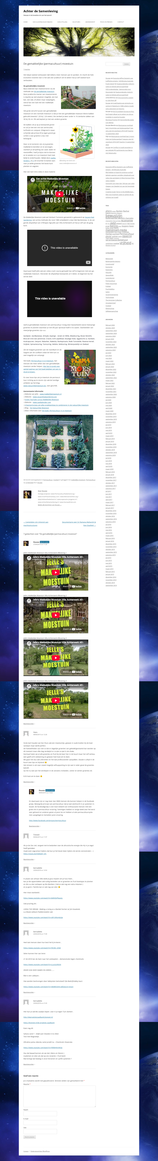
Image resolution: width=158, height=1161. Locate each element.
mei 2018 (109, 464)
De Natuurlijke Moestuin (39, 408)
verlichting (109, 243)
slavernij (127, 236)
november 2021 (111, 392)
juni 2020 (109, 403)
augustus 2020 (111, 397)
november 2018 (111, 447)
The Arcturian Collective (114, 300)
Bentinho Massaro (116, 213)
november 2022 (111, 372)
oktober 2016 (110, 516)
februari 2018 (110, 472)
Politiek (108, 286)
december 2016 (111, 511)
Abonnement (90, 22)
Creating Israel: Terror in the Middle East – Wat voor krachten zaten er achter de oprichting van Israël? (120, 194)
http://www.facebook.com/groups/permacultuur (47, 820)
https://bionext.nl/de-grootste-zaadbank (38, 1023)
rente (120, 236)
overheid (115, 234)
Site (24, 1127)
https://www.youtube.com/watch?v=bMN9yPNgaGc (43, 898)
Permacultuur (48, 480)
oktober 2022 (110, 375)
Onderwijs (125, 232)
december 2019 (111, 414)
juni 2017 (109, 494)
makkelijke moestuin (78, 480)
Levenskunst (110, 278)
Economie (109, 267)
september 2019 (111, 419)
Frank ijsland (110, 84)
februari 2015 (110, 572)
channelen (129, 218)
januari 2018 (110, 475)
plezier (109, 236)
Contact (121, 22)
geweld (119, 223)
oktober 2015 (110, 549)
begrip (108, 213)
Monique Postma (112, 120)
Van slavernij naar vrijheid (42, 22)
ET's (109, 223)
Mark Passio (118, 232)
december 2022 (111, 369)
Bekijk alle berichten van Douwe (50, 505)
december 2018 (111, 444)
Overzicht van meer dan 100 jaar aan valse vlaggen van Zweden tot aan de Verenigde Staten (120, 186)
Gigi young (130, 223)
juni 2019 (109, 428)
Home (25, 22)
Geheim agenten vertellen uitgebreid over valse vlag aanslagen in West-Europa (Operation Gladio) (120, 178)
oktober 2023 (110, 344)
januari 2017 (110, 508)
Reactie (27, 1084)
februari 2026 (110, 325)
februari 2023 (110, 364)
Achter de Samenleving (40, 11)
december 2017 (111, 477)
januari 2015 (110, 574)
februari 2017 (110, 505)
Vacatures (76, 22)
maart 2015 (109, 569)
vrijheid (125, 242)
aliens (109, 210)
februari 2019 (110, 439)
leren (119, 226)
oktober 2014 (110, 583)
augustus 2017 (111, 488)
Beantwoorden (28, 724)
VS (133, 243)
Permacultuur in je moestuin (42, 361)
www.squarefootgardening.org (45, 397)
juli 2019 (108, 425)
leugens (125, 226)
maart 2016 (109, 536)
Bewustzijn (109, 259)
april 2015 (109, 566)
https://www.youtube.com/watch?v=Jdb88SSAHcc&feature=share (48, 987)
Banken (119, 211)
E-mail (25, 1119)
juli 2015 (108, 558)
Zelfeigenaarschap (112, 311)
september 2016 (111, 519)
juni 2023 (109, 355)
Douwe (39, 483)
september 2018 (111, 452)
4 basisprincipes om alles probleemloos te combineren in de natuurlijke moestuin (57, 405)
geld (113, 223)
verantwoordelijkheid (117, 239)
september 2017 (111, 486)
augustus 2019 (111, 422)
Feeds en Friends (106, 22)
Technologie (110, 297)
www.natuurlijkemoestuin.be (34, 386)
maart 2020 (109, 411)
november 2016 (111, 513)
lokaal (111, 228)
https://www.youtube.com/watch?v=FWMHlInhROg (42, 1048)
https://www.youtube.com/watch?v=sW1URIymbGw (43, 917)
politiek (115, 236)
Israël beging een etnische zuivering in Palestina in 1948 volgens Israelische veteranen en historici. (120, 106)
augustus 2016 (111, 522)
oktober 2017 (110, 483)
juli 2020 (108, 400)
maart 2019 (109, 436)
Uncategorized (111, 303)
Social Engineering (112, 295)
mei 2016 (109, 530)
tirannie (116, 238)
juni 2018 (109, 461)
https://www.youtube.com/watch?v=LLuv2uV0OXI (42, 964)
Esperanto (109, 270)
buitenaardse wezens (115, 218)
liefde (107, 228)
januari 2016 (110, 541)
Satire (108, 292)
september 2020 (111, 394)
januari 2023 (110, 367)
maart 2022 (109, 380)
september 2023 (111, 347)
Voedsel (56, 480)
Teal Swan (109, 238)
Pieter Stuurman (111, 283)
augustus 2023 (111, 350)
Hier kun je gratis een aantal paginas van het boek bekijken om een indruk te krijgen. (42, 369)
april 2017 (109, 500)
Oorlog (109, 234)
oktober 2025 (110, 328)
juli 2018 (108, 458)
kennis (114, 225)
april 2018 (109, 466)
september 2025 (111, 331)
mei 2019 (109, 430)
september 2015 (111, 552)
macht (116, 228)
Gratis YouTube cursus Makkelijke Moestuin (42, 399)
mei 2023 (109, 358)
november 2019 (111, 416)
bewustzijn (114, 215)
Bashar (126, 211)
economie (127, 220)
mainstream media (116, 229)
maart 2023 (109, 361)
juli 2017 (108, 491)
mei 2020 (109, 405)
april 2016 (109, 533)
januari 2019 (110, 441)
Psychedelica (110, 289)
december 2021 (111, 389)
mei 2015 (109, 563)
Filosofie (108, 272)
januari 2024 (110, 339)
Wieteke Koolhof (111, 245)
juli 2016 (108, 524)
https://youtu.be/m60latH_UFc (34, 854)
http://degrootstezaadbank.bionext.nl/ (38, 1017)
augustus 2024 (111, 336)
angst (114, 211)
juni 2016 (109, 527)
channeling (109, 221)
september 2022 (111, 378)
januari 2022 (110, 386)
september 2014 (111, 585)
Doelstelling (62, 22)
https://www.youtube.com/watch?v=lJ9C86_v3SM (42, 948)
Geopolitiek (109, 275)
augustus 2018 (111, 455)
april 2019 (109, 433)
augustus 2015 (111, 555)
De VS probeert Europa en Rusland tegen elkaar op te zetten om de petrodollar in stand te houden (120, 114)
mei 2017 (109, 497)
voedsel (116, 243)
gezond (124, 223)
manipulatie (110, 232)
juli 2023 (108, 353)
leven (131, 226)
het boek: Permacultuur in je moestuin (57, 411)
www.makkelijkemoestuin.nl (51, 394)
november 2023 (111, 342)
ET (106, 223)
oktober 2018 (110, 450)
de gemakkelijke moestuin (44, 91)
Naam (25, 1110)
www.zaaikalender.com (42, 402)
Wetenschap (110, 308)
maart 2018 (109, 469)
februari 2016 (110, 538)
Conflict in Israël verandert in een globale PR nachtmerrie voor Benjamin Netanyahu (119, 150)
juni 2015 (109, 560)
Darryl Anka (117, 221)
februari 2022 (110, 383)
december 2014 (111, 577)
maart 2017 (109, 502)
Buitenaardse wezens (113, 261)
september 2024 (111, 333)
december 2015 (111, 544)
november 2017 (111, 480)
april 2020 (109, 408)
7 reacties (26, 69)
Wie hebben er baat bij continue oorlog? (119, 172)
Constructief (110, 264)
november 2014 (111, 580)
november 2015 (111, 547)
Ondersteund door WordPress (40, 1151)
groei (108, 226)
